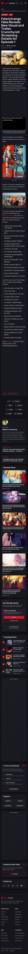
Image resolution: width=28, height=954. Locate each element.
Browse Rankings (19, 933)
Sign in (14, 617)
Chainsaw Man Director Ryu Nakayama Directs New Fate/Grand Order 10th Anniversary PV (13, 569)
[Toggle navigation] (25, 3)
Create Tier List (19, 938)
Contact (3, 914)
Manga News (20, 805)
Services (3, 922)
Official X (10, 341)
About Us (3, 911)
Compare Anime (5, 940)
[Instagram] (12, 885)
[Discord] (21, 885)
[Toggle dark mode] (17, 3)
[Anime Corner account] (21, 3)
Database (8, 800)
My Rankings (18, 940)
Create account (14, 620)
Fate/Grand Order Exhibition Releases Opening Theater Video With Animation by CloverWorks (13, 506)
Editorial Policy (4, 917)
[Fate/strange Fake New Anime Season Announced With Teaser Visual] (14, 476)
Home (2, 9)
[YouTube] (17, 885)
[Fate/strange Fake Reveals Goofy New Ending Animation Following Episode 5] (14, 519)
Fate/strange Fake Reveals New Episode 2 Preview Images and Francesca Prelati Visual (11, 591)
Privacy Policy (4, 919)
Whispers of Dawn (8, 215)
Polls (7, 950)
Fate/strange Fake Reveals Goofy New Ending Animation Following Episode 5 (13, 527)
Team (2, 924)
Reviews (17, 919)
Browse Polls (4, 935)
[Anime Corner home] (8, 3)
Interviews (17, 922)
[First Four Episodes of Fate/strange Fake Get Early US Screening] (14, 539)
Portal (2, 950)
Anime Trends (4, 938)
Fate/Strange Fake (12, 393)
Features (17, 924)
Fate (4, 393)
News (11, 14)
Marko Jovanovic (11, 45)
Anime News (4, 14)
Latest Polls (4, 933)
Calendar (20, 800)
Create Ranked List (20, 935)
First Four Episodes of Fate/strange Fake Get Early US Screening (12, 548)
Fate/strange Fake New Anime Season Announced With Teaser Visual (13, 485)
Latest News (18, 911)
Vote (24, 864)
